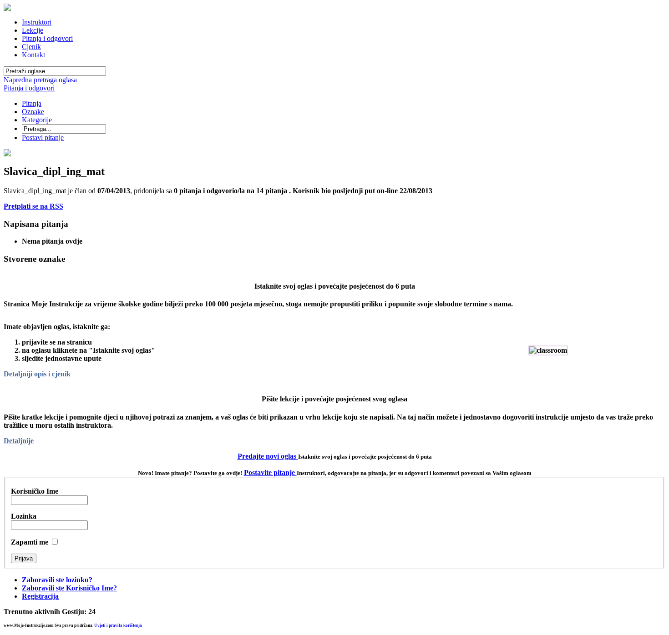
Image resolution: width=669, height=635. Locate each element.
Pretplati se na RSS (33, 206)
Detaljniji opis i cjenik (37, 374)
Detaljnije (19, 441)
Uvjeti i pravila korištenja (118, 625)
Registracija (40, 596)
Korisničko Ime (34, 491)
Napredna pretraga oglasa (40, 80)
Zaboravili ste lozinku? (57, 580)
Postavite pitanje (270, 472)
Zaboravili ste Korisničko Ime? (69, 588)
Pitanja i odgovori (29, 88)
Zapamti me (29, 542)
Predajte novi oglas (268, 456)
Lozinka (23, 516)
